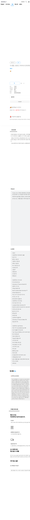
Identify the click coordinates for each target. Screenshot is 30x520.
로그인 (22, 1)
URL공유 (19, 101)
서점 (12, 4)
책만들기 (2, 4)
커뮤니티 (16, 4)
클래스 (20, 4)
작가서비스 (8, 4)
